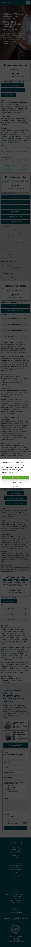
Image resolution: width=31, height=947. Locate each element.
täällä (15, 472)
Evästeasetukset (15, 482)
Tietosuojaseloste (14, 486)
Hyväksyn (15, 477)
